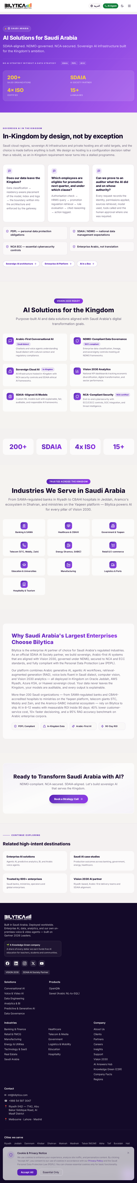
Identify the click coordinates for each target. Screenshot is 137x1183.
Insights (98, 1049)
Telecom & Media (58, 1034)
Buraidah (118, 1143)
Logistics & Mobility (59, 1044)
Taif (109, 1143)
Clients (98, 1034)
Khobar (41, 1143)
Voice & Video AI (14, 993)
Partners (98, 1039)
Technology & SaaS (15, 1049)
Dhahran (51, 1143)
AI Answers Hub (103, 1064)
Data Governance (14, 1013)
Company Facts (103, 1074)
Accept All (27, 1172)
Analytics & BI (12, 1003)
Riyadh (7, 1143)
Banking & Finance (15, 1029)
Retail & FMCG (12, 1034)
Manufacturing (12, 1039)
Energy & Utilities (14, 1044)
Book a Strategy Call (66, 798)
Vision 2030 (101, 1059)
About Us (99, 1029)
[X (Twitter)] (33, 963)
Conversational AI (14, 988)
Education (54, 1049)
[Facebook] (7, 963)
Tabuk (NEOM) (89, 1143)
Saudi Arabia (11, 1059)
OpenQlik (54, 988)
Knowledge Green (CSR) (108, 1069)
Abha (101, 1143)
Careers (98, 1044)
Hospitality (54, 1054)
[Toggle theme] (122, 6)
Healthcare (54, 1029)
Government (55, 1039)
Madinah (74, 1143)
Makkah (63, 1143)
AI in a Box (85, 263)
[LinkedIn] (16, 963)
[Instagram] (24, 963)
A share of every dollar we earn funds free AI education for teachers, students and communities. (32, 949)
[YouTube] (42, 963)
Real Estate (10, 1054)
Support (98, 1054)
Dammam (29, 1143)
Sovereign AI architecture (19, 263)
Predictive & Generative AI (19, 1008)
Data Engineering (14, 998)
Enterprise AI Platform (56, 263)
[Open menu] (129, 6)
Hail (128, 1143)
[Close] (128, 1152)
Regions (98, 1079)
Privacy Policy (95, 1160)
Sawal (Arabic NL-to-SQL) (64, 993)
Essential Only (51, 1172)
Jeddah (18, 1143)
